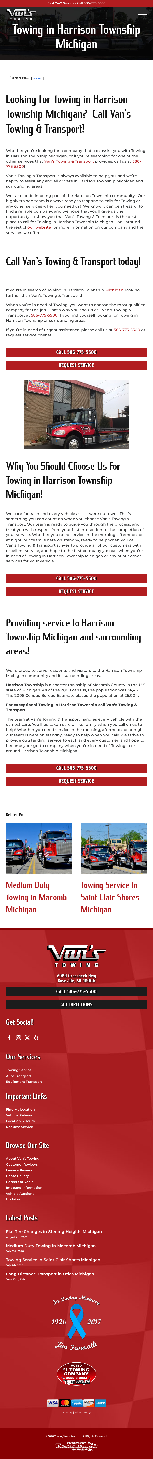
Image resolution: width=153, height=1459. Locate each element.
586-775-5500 (94, 3)
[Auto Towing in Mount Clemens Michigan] (114, 848)
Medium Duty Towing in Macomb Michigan (51, 1245)
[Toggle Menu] (143, 14)
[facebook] (9, 1037)
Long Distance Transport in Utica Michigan (35, 897)
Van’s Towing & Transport (69, 161)
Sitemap (67, 1412)
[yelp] (36, 1037)
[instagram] (18, 1037)
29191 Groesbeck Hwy (76, 975)
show (37, 78)
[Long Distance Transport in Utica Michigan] (39, 848)
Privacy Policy (83, 1412)
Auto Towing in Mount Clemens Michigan (106, 897)
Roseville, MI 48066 (76, 980)
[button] (9, 870)
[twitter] (27, 1037)
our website (39, 227)
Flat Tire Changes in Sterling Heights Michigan (54, 1231)
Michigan (114, 290)
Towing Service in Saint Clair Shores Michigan (53, 1259)
